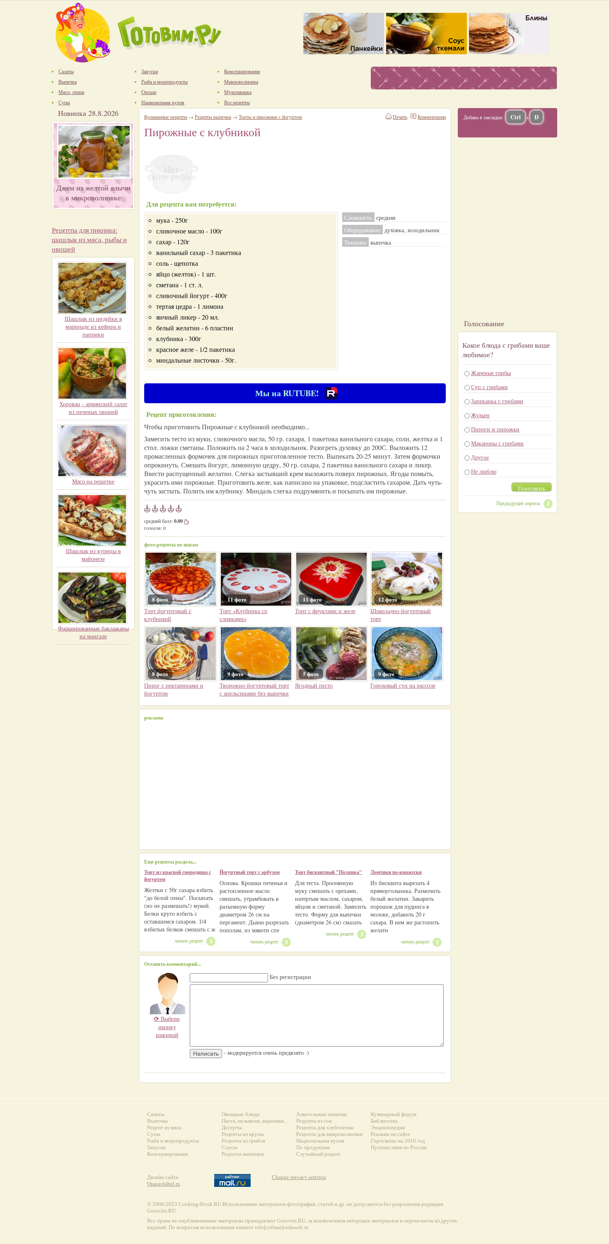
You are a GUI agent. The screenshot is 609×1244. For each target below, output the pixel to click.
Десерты (232, 1127)
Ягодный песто (314, 685)
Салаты (155, 1114)
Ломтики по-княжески (396, 872)
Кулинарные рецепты (165, 116)
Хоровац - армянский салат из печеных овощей (93, 408)
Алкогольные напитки (321, 1114)
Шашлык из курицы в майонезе (93, 555)
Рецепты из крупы (243, 1134)
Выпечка (157, 1121)
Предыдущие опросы (518, 503)
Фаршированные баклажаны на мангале (93, 632)
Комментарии (432, 116)
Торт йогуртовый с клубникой (167, 615)
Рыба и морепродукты (173, 1141)
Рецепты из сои (314, 1121)
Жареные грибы (491, 373)
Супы (153, 1134)
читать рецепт (189, 940)
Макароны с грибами (497, 443)
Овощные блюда (241, 1114)
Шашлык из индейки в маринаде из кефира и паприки (93, 326)
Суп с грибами (489, 387)
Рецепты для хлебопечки (325, 1127)
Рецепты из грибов (243, 1141)
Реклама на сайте (390, 1134)
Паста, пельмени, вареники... (255, 1121)
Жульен (480, 415)
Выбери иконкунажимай (167, 1027)
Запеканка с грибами (497, 401)
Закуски (156, 1147)
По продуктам (312, 1147)
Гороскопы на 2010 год (398, 1141)
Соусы (229, 1147)
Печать (400, 116)
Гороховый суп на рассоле (402, 685)
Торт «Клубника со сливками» (243, 615)
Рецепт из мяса (164, 1127)
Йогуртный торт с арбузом (250, 872)
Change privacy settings (299, 1177)
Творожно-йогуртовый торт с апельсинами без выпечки (254, 689)
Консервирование (167, 1154)
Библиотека (384, 1121)
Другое (480, 457)
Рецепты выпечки (213, 116)
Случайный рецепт (318, 1154)
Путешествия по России (399, 1147)
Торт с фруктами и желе (325, 611)
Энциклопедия (388, 1127)
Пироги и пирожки (495, 429)
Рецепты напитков (243, 1154)
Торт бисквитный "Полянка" (328, 872)
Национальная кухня (320, 1141)
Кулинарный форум (393, 1114)
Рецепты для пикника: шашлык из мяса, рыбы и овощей (89, 239)
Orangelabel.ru (163, 1184)
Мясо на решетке (93, 481)
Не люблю (483, 471)
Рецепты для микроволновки (329, 1134)
